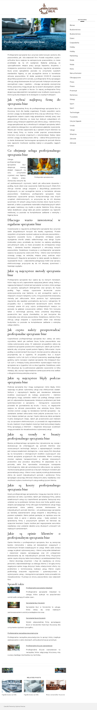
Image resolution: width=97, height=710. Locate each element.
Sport (72, 104)
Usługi (8, 37)
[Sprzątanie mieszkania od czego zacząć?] (6, 670)
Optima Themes (20, 706)
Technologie (74, 112)
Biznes (72, 25)
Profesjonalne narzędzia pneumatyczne (23, 633)
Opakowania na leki (9, 695)
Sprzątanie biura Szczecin (35, 618)
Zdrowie (73, 139)
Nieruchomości (75, 73)
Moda (72, 60)
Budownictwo (75, 30)
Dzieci (72, 38)
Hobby (72, 47)
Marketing (74, 56)
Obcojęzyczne (75, 78)
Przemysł (73, 91)
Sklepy (72, 99)
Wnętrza (73, 134)
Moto (72, 69)
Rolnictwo (73, 95)
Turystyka (73, 117)
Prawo (72, 86)
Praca (72, 82)
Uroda (72, 125)
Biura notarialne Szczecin (55, 695)
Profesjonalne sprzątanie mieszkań (39, 588)
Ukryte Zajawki (75, 121)
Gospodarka (74, 43)
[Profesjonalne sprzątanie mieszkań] (61, 670)
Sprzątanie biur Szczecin (35, 603)
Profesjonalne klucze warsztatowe (39, 646)
